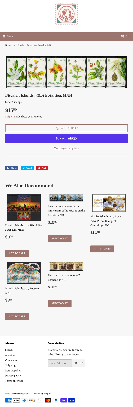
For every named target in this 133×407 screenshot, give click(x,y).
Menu (10, 36)
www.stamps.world (21, 393)
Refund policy (13, 370)
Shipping (10, 116)
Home (8, 45)
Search (9, 350)
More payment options (66, 148)
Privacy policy (13, 376)
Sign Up (78, 363)
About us (10, 355)
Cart (127, 36)
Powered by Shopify (42, 393)
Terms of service (14, 381)
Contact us (11, 360)
